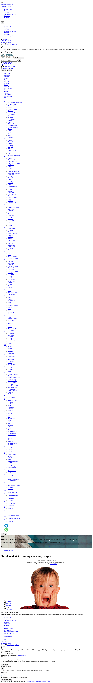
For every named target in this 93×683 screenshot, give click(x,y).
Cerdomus (11, 174)
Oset (9, 371)
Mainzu (10, 346)
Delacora (10, 210)
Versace (10, 456)
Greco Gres (11, 279)
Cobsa (10, 191)
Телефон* (4, 674)
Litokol (10, 343)
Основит (10, 500)
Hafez (9, 291)
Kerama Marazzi (13, 318)
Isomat (10, 307)
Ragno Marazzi (12, 400)
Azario (10, 130)
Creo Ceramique (12, 197)
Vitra (9, 459)
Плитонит (11, 505)
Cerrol (10, 181)
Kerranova (11, 330)
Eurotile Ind (11, 245)
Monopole (11, 353)
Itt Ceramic (11, 314)
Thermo (10, 441)
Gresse (10, 287)
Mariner (10, 350)
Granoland (11, 274)
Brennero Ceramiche (14, 155)
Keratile (10, 325)
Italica (9, 310)
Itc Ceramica (11, 312)
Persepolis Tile (12, 379)
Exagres (10, 250)
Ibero (9, 297)
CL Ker (10, 189)
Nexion (10, 363)
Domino (10, 219)
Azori (9, 132)
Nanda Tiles (11, 356)
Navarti (10, 358)
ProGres (10, 394)
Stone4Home (12, 435)
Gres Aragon (11, 281)
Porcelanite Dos (12, 387)
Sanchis (10, 415)
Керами (10, 484)
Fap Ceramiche (12, 256)
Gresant (10, 284)
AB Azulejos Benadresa (15, 102)
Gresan (10, 282)
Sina (9, 426)
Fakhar (10, 253)
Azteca (10, 134)
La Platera (11, 335)
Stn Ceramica (12, 433)
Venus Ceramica (12, 454)
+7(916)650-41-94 (7, 39)
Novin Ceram (12, 364)
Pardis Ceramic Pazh (14, 377)
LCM (9, 341)
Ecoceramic (11, 228)
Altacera (10, 111)
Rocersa (10, 408)
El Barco (10, 230)
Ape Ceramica (12, 112)
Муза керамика (12, 492)
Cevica (10, 184)
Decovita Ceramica (13, 207)
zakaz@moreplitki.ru (7, 4)
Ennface (10, 237)
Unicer (10, 449)
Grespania (11, 286)
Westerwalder (12, 467)
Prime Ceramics (12, 390)
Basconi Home (12, 142)
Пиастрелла (11, 503)
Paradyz (10, 376)
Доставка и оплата (10, 31)
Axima (10, 129)
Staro (9, 428)
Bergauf (10, 147)
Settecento (11, 422)
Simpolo (10, 425)
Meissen (10, 351)
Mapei (10, 348)
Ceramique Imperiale (14, 173)
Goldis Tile (11, 269)
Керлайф (10, 487)
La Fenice (11, 333)
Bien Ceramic (12, 150)
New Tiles (11, 359)
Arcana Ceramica (13, 116)
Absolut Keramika (13, 106)
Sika (9, 423)
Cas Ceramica (12, 160)
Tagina (10, 438)
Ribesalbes (11, 407)
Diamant (10, 214)
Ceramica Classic (13, 170)
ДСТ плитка (12, 480)
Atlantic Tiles (12, 124)
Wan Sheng (11, 466)
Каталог (8, 603)
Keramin (10, 322)
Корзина (9, 609)
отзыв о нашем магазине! (42, 547)
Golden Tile (11, 268)
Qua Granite (11, 397)
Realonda (10, 404)
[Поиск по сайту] (19, 60)
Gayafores (11, 263)
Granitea (10, 273)
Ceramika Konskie (13, 171)
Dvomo (10, 225)
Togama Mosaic (12, 443)
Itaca (9, 309)
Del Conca (11, 209)
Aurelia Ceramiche (13, 127)
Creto (9, 199)
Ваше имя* (4, 672)
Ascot (9, 122)
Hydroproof (11, 294)
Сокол (10, 512)
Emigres (10, 235)
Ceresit (10, 176)
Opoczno (10, 369)
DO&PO (10, 217)
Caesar (10, 158)
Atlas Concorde (12, 125)
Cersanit (10, 183)
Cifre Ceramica (12, 186)
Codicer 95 (11, 192)
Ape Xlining (11, 114)
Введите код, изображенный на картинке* (14, 677)
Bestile (10, 148)
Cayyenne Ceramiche (14, 163)
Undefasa (10, 448)
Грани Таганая (12, 476)
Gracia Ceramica (13, 271)
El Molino (11, 232)
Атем (9, 472)
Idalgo (10, 299)
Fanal (9, 255)
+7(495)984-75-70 (6, 41)
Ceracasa (10, 166)
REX (9, 405)
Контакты (7, 34)
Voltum (10, 462)
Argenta (10, 117)
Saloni (10, 413)
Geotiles (10, 264)
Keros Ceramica (12, 328)
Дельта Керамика (13, 479)
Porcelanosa (11, 389)
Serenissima (11, 418)
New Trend (11, 361)
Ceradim (10, 168)
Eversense (11, 248)
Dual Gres (11, 220)
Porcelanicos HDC (13, 386)
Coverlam (11, 196)
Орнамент (11, 498)
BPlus (9, 153)
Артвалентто (12, 471)
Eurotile (10, 243)
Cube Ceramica (12, 202)
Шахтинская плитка (14, 518)
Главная (8, 601)
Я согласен (4, 664)
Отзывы (6, 32)
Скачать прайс (8, 36)
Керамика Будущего (14, 485)
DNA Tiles (11, 215)
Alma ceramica (12, 109)
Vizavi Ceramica (13, 461)
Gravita (10, 278)
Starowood (11, 430)
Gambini (10, 261)
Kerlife (10, 327)
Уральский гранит (13, 515)
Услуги (6, 28)
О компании (8, 26)
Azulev (10, 135)
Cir (9, 188)
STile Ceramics (12, 431)
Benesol (10, 145)
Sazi (9, 417)
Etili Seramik (11, 240)
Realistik (10, 402)
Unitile (10, 451)
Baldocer (10, 140)
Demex (10, 212)
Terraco (10, 440)
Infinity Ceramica (13, 305)
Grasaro (10, 276)
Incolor (10, 304)
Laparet (10, 338)
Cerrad (10, 179)
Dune (9, 222)
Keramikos (11, 320)
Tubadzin (10, 444)
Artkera (10, 120)
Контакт (10, 489)
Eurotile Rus (11, 246)
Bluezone (10, 152)
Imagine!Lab (11, 300)
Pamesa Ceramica (13, 374)
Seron (9, 420)
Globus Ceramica (13, 266)
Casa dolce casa (12, 161)
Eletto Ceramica (12, 233)
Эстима (10, 521)
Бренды (9, 70)
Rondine (10, 410)
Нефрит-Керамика (13, 495)
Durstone (10, 224)
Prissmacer (11, 392)
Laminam (10, 336)
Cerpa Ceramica (12, 178)
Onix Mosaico (12, 368)
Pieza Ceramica (12, 381)
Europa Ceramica (13, 242)
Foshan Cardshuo (13, 258)
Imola (9, 302)
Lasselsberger (12, 340)
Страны (3, 70)
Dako (9, 206)
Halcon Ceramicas (13, 292)
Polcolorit (11, 384)
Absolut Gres (12, 104)
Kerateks (10, 323)
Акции (6, 29)
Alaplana (10, 107)
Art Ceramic (11, 119)
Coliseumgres (12, 194)
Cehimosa (11, 165)
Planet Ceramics (12, 382)
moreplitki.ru (53, 564)
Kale (9, 317)
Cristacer (10, 201)
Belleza (10, 143)
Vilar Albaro (11, 458)
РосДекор (11, 508)
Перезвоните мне (6, 679)
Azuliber (10, 137)
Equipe (10, 238)
